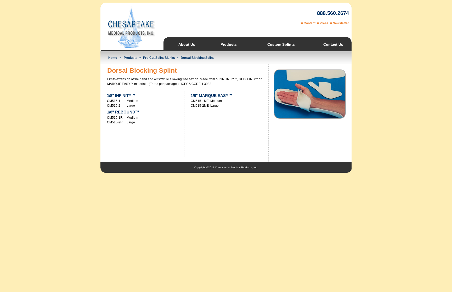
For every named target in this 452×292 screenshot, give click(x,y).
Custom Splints (281, 44)
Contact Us (333, 44)
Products (229, 44)
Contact (309, 23)
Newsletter (341, 23)
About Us (186, 44)
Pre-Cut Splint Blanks (159, 58)
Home (112, 58)
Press (324, 23)
